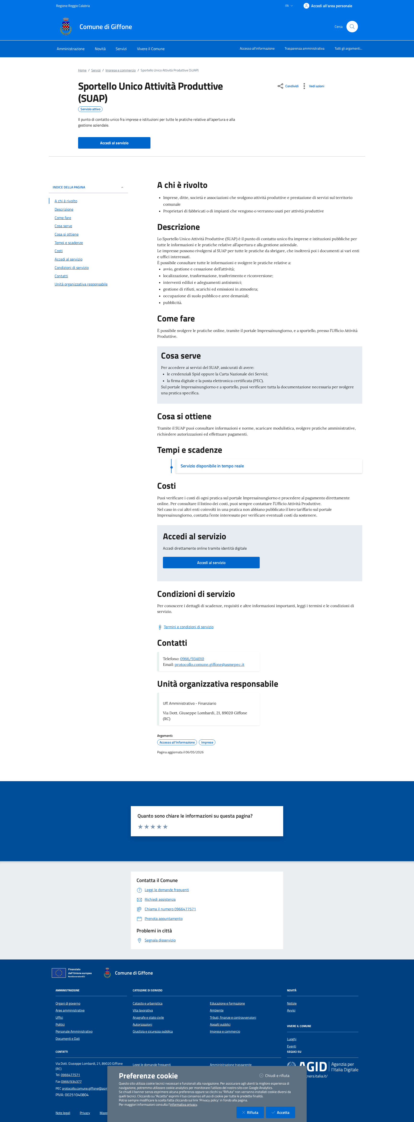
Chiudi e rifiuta (280, 1075)
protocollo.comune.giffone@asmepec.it (209, 664)
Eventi (291, 1046)
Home (82, 70)
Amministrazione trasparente (231, 1064)
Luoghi (291, 1039)
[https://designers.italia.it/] (322, 1067)
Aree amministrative (70, 1010)
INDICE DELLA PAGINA (69, 187)
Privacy (85, 1113)
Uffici (59, 1017)
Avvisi (291, 1010)
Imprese (207, 742)
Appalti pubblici (220, 1024)
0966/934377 (71, 1081)
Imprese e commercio (120, 70)
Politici (60, 1024)
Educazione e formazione (227, 1003)
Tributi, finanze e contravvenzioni (233, 1017)
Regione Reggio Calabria (73, 5)
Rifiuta (255, 1112)
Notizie (292, 1003)
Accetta (286, 1112)
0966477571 (70, 1074)
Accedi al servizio (211, 562)
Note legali (63, 1113)
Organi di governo (68, 1003)
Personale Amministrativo (74, 1031)
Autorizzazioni (142, 1024)
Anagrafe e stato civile (148, 1017)
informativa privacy (183, 1104)
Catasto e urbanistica (147, 1003)
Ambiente (217, 1010)
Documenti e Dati (68, 1038)
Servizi (96, 70)
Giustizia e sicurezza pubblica (153, 1031)
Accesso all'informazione (257, 48)
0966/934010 (192, 658)
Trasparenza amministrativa (304, 48)
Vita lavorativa (143, 1010)
